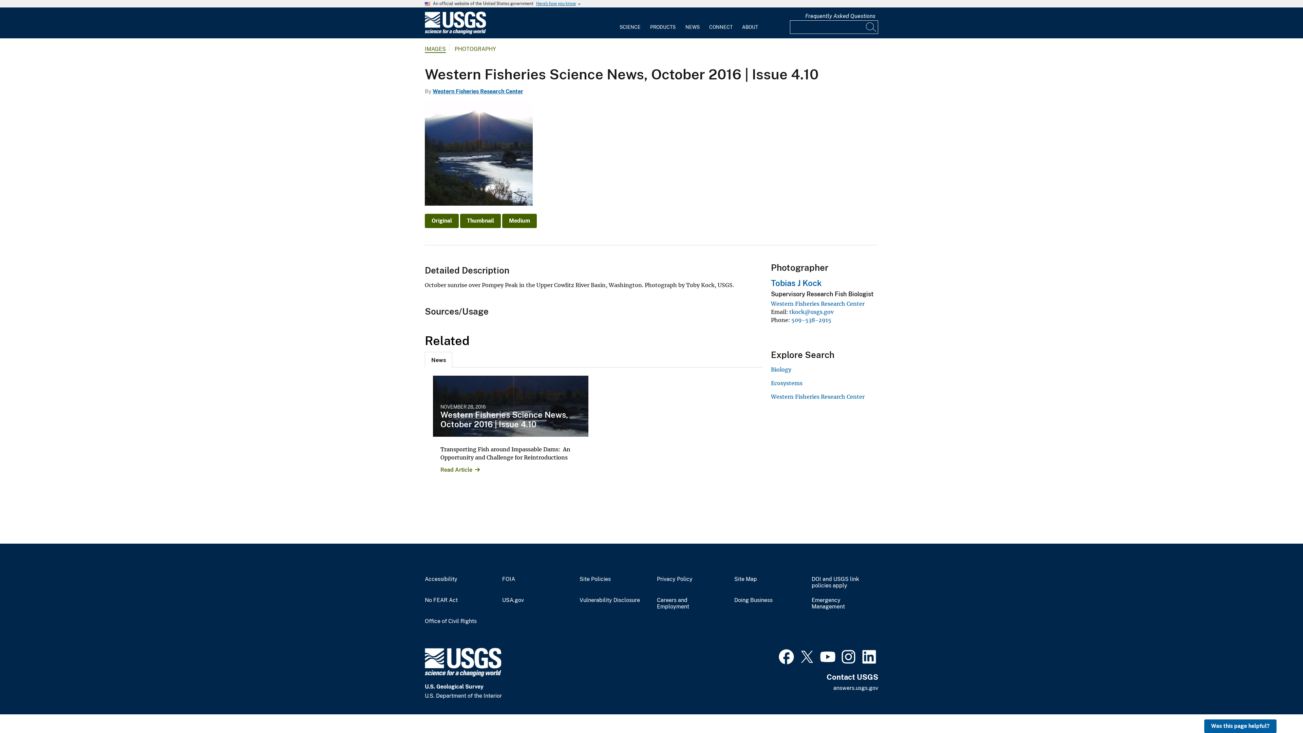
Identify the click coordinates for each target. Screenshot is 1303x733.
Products (663, 27)
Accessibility (441, 579)
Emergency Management (828, 603)
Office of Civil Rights (451, 621)
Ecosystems (786, 383)
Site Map (745, 579)
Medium (519, 221)
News (692, 27)
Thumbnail (480, 221)
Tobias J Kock (796, 283)
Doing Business (753, 600)
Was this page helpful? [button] (1240, 726)
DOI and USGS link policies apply (835, 582)
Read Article (456, 470)
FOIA (508, 579)
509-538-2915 (811, 320)
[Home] (455, 33)
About (750, 27)
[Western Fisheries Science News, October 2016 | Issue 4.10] (510, 406)
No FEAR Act (441, 600)
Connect (721, 27)
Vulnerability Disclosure (610, 600)
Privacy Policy (675, 579)
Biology (781, 369)
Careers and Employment (673, 603)
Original (442, 221)
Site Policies (595, 579)
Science (630, 27)
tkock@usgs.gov (811, 311)
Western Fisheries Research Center (478, 91)
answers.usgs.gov (855, 688)
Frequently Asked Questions (840, 16)
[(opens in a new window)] (786, 656)
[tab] (438, 360)
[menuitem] (630, 23)
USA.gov (513, 600)
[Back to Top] (1278, 708)
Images (435, 49)
